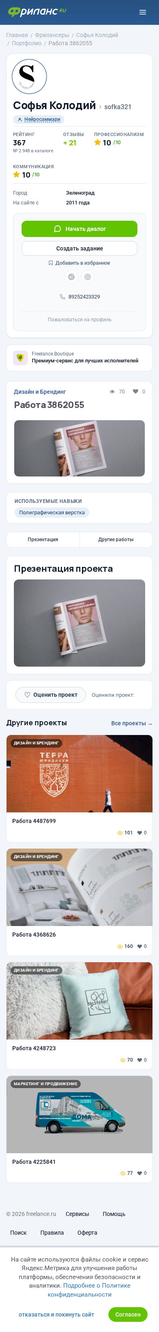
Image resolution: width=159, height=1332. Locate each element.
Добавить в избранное (82, 263)
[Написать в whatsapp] (88, 277)
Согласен (128, 1314)
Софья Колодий (54, 105)
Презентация (43, 539)
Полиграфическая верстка (52, 512)
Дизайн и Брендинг (40, 391)
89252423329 (84, 297)
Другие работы (116, 539)
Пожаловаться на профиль (80, 320)
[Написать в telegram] (71, 277)
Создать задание (79, 248)
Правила (52, 1232)
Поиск (18, 1232)
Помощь (114, 1214)
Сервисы (77, 1214)
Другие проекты (36, 722)
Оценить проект (50, 695)
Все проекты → (132, 723)
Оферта (87, 1232)
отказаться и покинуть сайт (56, 1314)
